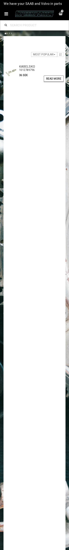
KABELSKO (27, 66)
